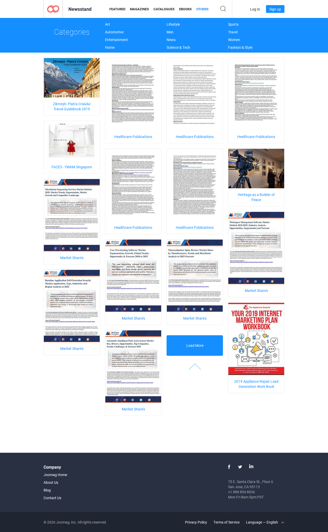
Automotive (114, 31)
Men (170, 31)
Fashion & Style (240, 47)
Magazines (139, 9)
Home (110, 47)
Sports (233, 24)
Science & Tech (178, 47)
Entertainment (116, 39)
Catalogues (164, 9)
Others (202, 9)
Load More (194, 345)
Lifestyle (173, 24)
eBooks (185, 9)
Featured (117, 9)
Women (234, 39)
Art (107, 24)
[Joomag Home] (53, 8)
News (171, 39)
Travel (233, 31)
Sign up (275, 9)
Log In (255, 9)
